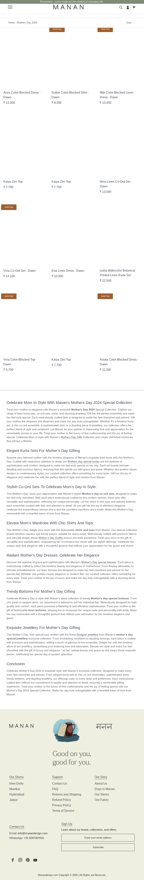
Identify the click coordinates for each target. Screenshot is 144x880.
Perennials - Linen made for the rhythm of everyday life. (72, 1)
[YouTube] (35, 860)
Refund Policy (61, 799)
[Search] (121, 7)
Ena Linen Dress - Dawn (68, 270)
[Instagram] (20, 860)
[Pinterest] (28, 860)
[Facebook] (13, 860)
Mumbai (14, 789)
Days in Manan (105, 789)
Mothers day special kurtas (84, 461)
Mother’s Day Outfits (50, 537)
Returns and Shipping (66, 794)
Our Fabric (102, 799)
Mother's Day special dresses (98, 562)
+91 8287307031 (34, 837)
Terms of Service (63, 810)
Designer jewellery (87, 634)
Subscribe (98, 847)
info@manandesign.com (33, 833)
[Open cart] (134, 7)
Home (11, 22)
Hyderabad (16, 794)
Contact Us (59, 783)
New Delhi (16, 783)
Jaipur (13, 799)
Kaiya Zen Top (13, 181)
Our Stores (102, 794)
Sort (129, 22)
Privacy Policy (61, 805)
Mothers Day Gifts (71, 437)
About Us (101, 783)
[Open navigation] (10, 7)
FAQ (55, 789)
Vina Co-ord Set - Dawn (19, 270)
